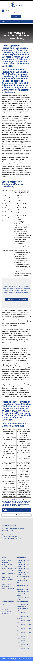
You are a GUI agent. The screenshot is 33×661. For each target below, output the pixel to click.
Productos (5, 609)
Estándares (5, 614)
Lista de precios (6, 611)
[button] (16, 515)
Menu (3, 21)
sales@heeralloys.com (12, 12)
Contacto (4, 616)
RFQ (16, 16)
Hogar (3, 604)
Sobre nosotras (6, 607)
